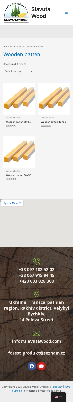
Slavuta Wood (40, 12)
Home (6, 46)
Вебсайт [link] (57, 386)
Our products (18, 46)
